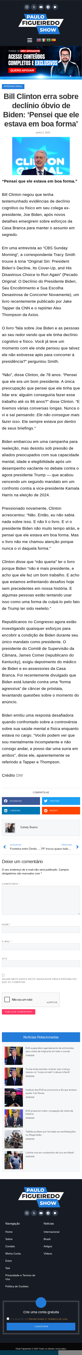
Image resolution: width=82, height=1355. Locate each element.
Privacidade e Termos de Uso (20, 1277)
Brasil (47, 1239)
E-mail (7, 941)
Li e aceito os (39, 1319)
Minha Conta (13, 1253)
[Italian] (43, 39)
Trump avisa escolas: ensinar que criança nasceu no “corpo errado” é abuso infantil (48, 1071)
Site (4, 959)
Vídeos (48, 1253)
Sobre (9, 1239)
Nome (6, 924)
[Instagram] (27, 7)
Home (9, 1231)
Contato (10, 1246)
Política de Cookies (16, 1286)
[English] (38, 39)
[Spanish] (53, 39)
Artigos (48, 1246)
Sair (7, 1268)
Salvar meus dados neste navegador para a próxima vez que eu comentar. (39, 980)
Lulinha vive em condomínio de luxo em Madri (50, 1152)
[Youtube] (41, 7)
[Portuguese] (48, 39)
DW (19, 775)
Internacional (13, 86)
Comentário (11, 884)
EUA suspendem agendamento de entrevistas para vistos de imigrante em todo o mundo (50, 1050)
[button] (30, 40)
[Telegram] (48, 7)
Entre (8, 1260)
